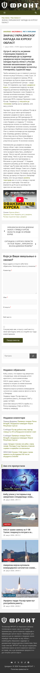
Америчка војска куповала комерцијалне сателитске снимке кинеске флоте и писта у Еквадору (19, 391)
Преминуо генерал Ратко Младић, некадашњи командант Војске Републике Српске (20, 423)
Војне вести (9, 560)
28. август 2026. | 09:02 (11, 606)
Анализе (7, 32)
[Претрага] (33, 355)
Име (5, 297)
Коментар (7, 270)
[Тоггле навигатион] (4, 12)
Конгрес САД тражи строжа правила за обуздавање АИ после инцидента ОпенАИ (18, 454)
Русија (5, 217)
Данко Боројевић (26, 47)
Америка (7, 524)
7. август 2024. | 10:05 (11, 47)
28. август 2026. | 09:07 (11, 571)
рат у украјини (27, 214)
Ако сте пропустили (14, 466)
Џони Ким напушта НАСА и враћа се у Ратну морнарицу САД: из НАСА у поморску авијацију (18, 406)
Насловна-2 (17, 32)
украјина (23, 217)
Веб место (7, 317)
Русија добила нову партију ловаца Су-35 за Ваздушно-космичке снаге (19, 431)
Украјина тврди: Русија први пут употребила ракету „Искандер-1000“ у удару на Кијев (17, 398)
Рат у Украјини (29, 32)
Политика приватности (19, 669)
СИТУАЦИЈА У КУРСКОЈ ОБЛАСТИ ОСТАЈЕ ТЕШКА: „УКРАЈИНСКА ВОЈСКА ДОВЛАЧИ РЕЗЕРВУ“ (19, 243)
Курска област (14, 212)
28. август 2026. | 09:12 (11, 535)
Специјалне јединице (12, 489)
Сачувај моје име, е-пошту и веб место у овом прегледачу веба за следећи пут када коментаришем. (19, 331)
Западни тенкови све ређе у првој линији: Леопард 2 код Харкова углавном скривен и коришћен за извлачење (18, 446)
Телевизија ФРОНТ (26, 666)
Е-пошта (7, 307)
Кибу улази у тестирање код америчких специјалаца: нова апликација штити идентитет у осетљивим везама (18, 376)
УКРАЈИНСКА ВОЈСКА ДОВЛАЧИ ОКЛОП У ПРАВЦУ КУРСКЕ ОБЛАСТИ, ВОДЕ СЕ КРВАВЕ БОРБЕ (20, 230)
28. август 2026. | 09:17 (11, 500)
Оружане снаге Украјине (12, 214)
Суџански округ (14, 217)
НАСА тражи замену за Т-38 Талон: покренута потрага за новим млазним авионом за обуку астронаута (17, 383)
